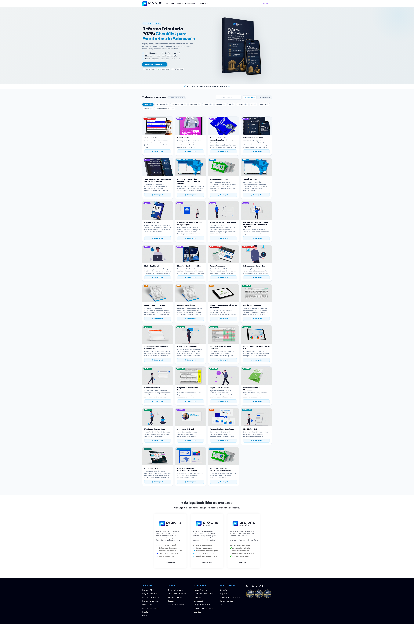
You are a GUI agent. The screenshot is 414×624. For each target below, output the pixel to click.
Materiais (198, 597)
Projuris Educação (202, 605)
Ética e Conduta (175, 597)
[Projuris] (152, 3)
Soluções (169, 3)
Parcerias (172, 601)
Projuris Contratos (150, 597)
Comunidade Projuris (203, 608)
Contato (223, 590)
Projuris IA (266, 3)
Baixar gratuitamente (153, 64)
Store (254, 3)
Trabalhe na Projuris (177, 594)
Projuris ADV (148, 590)
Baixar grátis (159, 151)
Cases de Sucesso (176, 605)
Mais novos (251, 97)
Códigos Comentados (204, 594)
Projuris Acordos (150, 594)
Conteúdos (189, 3)
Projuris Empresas (150, 601)
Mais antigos (265, 97)
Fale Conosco (203, 3)
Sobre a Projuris (175, 590)
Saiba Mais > (170, 563)
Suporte (223, 594)
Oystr (144, 616)
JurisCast (198, 601)
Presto (145, 612)
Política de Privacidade (230, 597)
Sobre (179, 3)
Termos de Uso (226, 601)
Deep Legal (147, 605)
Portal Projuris (200, 590)
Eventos (197, 612)
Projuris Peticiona (150, 608)
